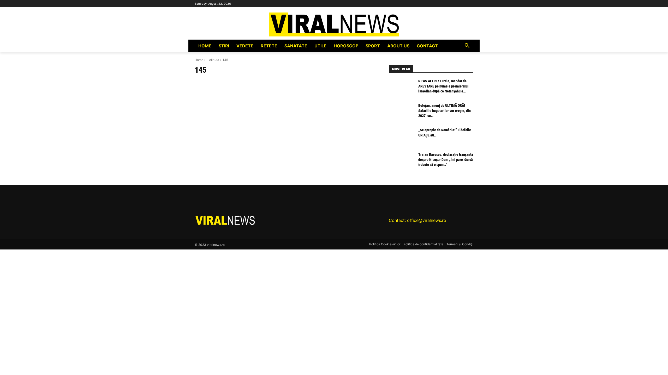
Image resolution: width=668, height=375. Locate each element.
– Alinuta (213, 60)
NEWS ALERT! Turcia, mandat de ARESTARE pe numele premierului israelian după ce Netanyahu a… (443, 86)
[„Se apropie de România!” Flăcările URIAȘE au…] (401, 137)
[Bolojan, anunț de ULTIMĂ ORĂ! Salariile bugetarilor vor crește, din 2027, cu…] (401, 113)
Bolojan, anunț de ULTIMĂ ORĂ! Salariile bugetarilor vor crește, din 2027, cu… (444, 110)
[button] (467, 46)
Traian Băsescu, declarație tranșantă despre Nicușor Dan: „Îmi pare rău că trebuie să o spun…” (445, 159)
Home (199, 60)
